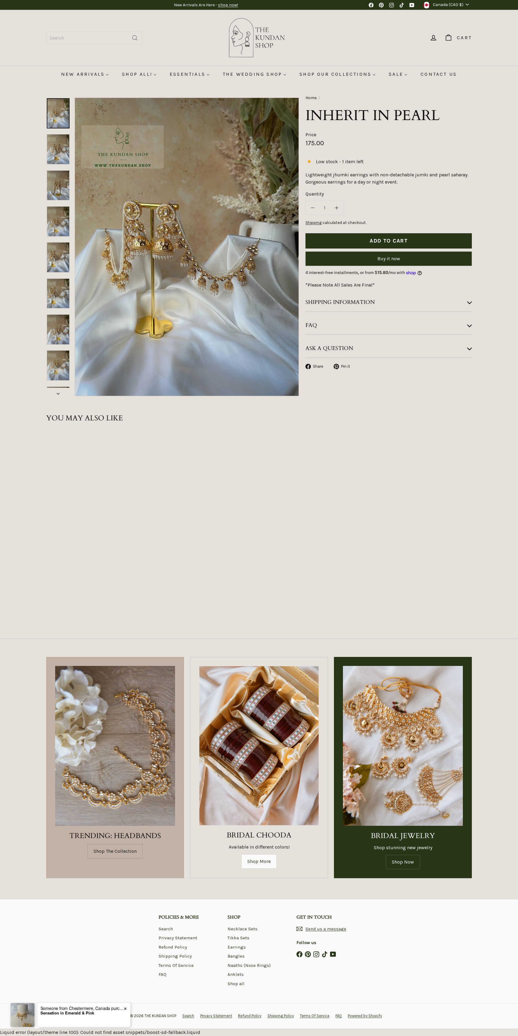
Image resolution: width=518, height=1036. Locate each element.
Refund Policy (173, 947)
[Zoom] (187, 247)
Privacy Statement (178, 937)
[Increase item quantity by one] (336, 208)
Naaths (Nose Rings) (249, 965)
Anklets (236, 974)
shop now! (228, 4)
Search (166, 929)
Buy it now (388, 258)
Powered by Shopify (365, 1016)
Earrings (237, 947)
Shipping (313, 222)
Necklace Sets (243, 929)
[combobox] (94, 37)
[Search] (135, 37)
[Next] (58, 392)
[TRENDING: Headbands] (115, 746)
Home (311, 97)
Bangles (236, 956)
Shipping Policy (175, 956)
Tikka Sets (238, 937)
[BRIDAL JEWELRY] (403, 746)
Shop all (236, 983)
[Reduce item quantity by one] (312, 208)
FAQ (162, 974)
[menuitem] (85, 74)
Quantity (314, 194)
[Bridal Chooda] (259, 745)
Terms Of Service (176, 965)
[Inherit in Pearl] (79, 499)
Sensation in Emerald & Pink (67, 1013)
